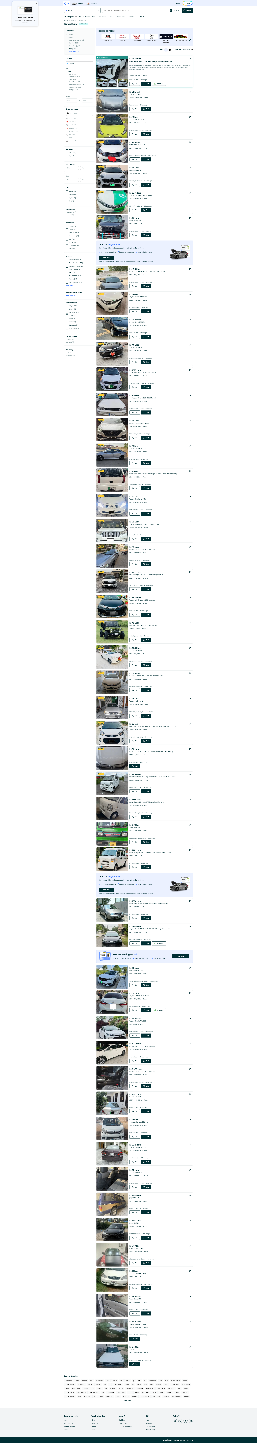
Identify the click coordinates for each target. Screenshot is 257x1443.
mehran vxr (149, 1388)
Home (66, 20)
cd (144, 1381)
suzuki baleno (145, 1396)
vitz (121, 1381)
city (161, 1381)
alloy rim (134, 1396)
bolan (139, 1385)
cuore (154, 1392)
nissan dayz (109, 1396)
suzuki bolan (117, 1385)
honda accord (94, 1392)
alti (106, 1388)
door (129, 1392)
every (67, 1388)
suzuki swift (175, 1385)
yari (145, 1385)
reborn (121, 1388)
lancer (186, 1388)
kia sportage (76, 1388)
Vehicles (73, 20)
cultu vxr (126, 1396)
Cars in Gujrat (83, 20)
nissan (161, 1392)
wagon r (98, 1385)
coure (185, 1381)
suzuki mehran (70, 1385)
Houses (111, 17)
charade (112, 1388)
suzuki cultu (152, 1381)
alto (91, 1381)
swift (166, 1381)
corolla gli (140, 1388)
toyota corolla (175, 1381)
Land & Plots (140, 17)
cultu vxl (184, 1392)
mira (139, 1381)
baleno (99, 1388)
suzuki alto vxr (176, 1396)
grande (158, 1385)
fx (109, 1385)
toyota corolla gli (89, 1388)
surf (103, 1392)
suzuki (128, 1381)
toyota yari (111, 1392)
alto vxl (186, 1396)
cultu (77, 1381)
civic (108, 1381)
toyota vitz (171, 1388)
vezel (177, 1392)
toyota (166, 1385)
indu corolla (156, 1396)
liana (151, 1385)
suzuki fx (169, 1392)
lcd (133, 1385)
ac (94, 1396)
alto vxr (90, 1385)
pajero (137, 1392)
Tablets (131, 17)
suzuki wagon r (70, 1396)
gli (133, 1381)
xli (105, 1385)
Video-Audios (121, 17)
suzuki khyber (70, 1392)
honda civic (99, 1381)
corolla (115, 1381)
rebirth (101, 1396)
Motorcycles (102, 17)
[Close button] (36, 3)
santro (127, 1385)
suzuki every (186, 1385)
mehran (84, 1381)
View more (72, 52)
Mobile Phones (84, 17)
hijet (179, 1388)
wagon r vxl (121, 1392)
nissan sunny (161, 1388)
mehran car (129, 1388)
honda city (69, 1381)
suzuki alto (81, 1385)
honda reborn (82, 1392)
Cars (93, 17)
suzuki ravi (87, 1396)
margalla (166, 1396)
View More (127, 1401)
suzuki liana (145, 1392)
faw (79, 1396)
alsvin (118, 1396)
